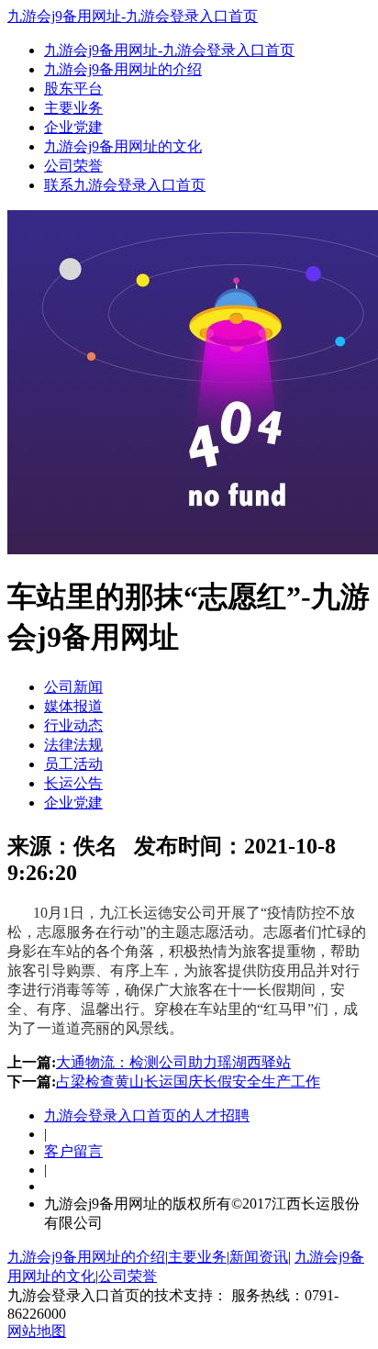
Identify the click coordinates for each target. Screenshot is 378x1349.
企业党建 (73, 127)
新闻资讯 (258, 1257)
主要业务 (73, 108)
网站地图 (36, 1331)
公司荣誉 (73, 165)
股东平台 (73, 88)
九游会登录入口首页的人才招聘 (147, 1115)
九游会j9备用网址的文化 (123, 146)
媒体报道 (73, 706)
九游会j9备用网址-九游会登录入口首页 (132, 16)
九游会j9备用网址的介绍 (123, 69)
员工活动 (73, 764)
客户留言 (73, 1151)
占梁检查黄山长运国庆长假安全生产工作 (188, 1081)
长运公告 (73, 783)
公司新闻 (73, 687)
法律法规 (73, 745)
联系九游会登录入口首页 (125, 185)
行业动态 (73, 725)
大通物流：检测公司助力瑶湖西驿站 (173, 1062)
